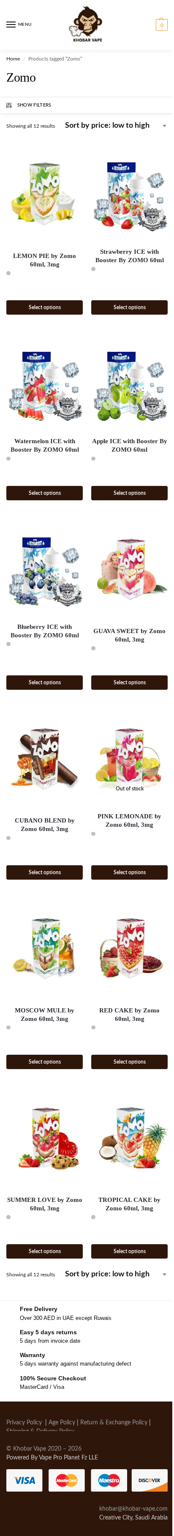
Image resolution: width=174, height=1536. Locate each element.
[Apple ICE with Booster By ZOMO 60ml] (129, 382)
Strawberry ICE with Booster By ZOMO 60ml (129, 255)
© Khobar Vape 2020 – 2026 (44, 1449)
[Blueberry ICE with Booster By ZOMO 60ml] (44, 568)
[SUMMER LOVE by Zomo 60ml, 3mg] (44, 1137)
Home (13, 58)
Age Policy (62, 1423)
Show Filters (34, 105)
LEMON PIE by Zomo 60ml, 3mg (44, 260)
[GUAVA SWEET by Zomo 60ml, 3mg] (129, 568)
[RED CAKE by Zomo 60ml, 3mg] (129, 947)
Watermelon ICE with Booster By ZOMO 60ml (45, 445)
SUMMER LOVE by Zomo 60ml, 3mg (44, 1204)
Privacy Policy (24, 1423)
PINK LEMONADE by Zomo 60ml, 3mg (129, 820)
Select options (45, 307)
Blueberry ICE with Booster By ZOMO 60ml (45, 631)
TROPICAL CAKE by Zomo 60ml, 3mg (129, 1204)
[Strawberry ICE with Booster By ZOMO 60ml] (129, 193)
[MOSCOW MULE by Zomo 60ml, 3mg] (44, 947)
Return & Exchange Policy (113, 1423)
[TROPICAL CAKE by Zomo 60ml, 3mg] (129, 1137)
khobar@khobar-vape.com (133, 1509)
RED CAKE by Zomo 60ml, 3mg (129, 1014)
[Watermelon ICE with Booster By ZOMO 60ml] (44, 382)
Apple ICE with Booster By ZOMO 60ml (129, 445)
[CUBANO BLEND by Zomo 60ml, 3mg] (44, 757)
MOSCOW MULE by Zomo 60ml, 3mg (44, 1014)
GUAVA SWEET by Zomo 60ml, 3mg (129, 635)
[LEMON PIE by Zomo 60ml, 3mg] (44, 193)
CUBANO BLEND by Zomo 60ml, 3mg (45, 824)
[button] (161, 25)
